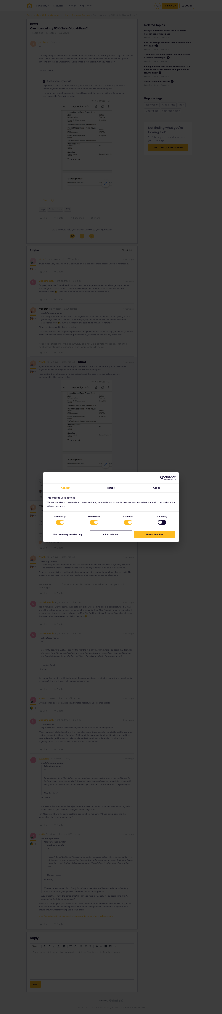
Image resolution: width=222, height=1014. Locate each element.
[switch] (94, 522)
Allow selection (111, 534)
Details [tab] (111, 487)
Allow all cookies (154, 534)
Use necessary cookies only (67, 534)
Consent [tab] (65, 487)
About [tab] (156, 487)
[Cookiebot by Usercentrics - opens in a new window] (162, 478)
